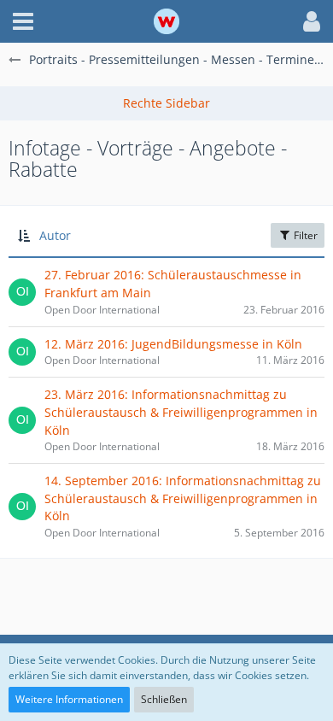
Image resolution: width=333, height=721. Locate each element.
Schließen (164, 699)
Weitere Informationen (69, 699)
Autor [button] (55, 235)
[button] (23, 21)
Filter (304, 235)
